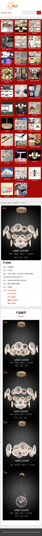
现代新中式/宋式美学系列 (21, 33)
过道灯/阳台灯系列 (34, 64)
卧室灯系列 (34, 33)
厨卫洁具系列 (21, 196)
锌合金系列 (34, 161)
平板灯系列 (7, 33)
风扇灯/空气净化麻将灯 (34, 131)
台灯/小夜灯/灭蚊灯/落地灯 (21, 163)
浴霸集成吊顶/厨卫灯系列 (7, 115)
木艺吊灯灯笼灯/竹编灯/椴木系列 (7, 81)
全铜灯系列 (20, 115)
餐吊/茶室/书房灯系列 (21, 64)
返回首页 (4, 13)
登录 (9, 13)
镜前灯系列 (7, 146)
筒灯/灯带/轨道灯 (7, 64)
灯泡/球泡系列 (7, 179)
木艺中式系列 (21, 180)
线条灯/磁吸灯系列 (6, 49)
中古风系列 (34, 115)
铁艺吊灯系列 (34, 180)
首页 (9, 203)
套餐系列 (21, 131)
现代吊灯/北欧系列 (34, 80)
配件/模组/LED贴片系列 (34, 97)
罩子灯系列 (7, 163)
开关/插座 (21, 97)
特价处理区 (7, 196)
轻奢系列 (7, 131)
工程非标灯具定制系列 (34, 146)
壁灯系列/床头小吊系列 (34, 48)
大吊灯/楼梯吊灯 (21, 80)
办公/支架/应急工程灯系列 (7, 98)
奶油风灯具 (20, 49)
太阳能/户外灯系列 (20, 147)
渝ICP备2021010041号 (10, 532)
